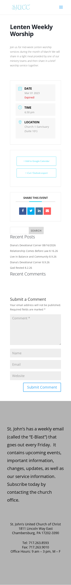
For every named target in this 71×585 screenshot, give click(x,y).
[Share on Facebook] (22, 211)
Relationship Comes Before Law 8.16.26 (34, 251)
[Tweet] (31, 211)
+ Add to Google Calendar (36, 161)
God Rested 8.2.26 (21, 267)
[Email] (47, 211)
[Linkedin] (39, 211)
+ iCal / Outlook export (36, 173)
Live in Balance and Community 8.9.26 (33, 256)
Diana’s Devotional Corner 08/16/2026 (33, 245)
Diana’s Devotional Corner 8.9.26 (30, 262)
